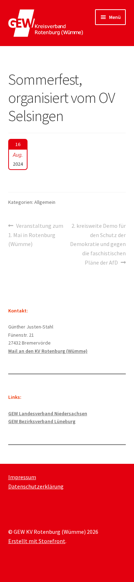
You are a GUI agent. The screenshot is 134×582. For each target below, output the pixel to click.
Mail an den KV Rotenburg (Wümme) (48, 351)
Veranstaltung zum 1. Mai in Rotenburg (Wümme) (36, 235)
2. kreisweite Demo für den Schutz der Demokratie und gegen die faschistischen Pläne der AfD (98, 244)
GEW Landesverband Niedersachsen (47, 413)
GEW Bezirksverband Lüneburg (41, 421)
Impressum (22, 477)
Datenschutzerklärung (36, 486)
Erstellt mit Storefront (36, 541)
